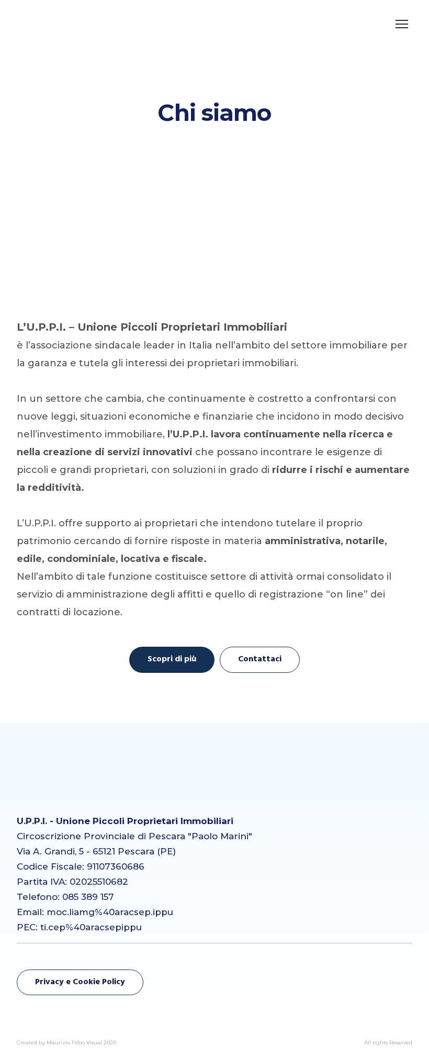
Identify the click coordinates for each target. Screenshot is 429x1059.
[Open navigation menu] (401, 24)
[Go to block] (44, 792)
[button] (171, 659)
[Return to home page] (58, 23)
